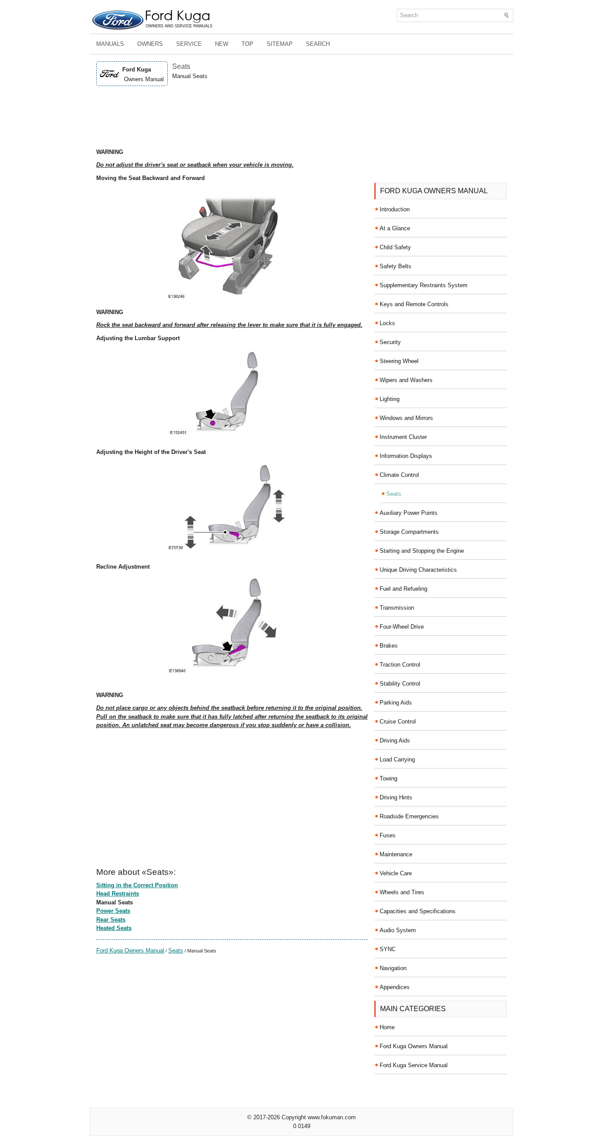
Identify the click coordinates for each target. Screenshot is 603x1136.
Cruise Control (398, 721)
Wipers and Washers (406, 380)
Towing (388, 778)
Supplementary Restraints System (423, 285)
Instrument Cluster (403, 437)
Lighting (389, 399)
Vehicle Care (396, 873)
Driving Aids (395, 740)
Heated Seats (114, 928)
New (221, 44)
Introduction (395, 209)
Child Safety (395, 247)
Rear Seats (110, 919)
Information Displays (406, 456)
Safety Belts (395, 266)
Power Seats (113, 910)
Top (247, 44)
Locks (387, 323)
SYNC (388, 949)
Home (387, 1027)
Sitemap (280, 44)
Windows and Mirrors (406, 418)
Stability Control (400, 683)
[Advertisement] (232, 116)
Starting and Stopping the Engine (422, 550)
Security (390, 342)
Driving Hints (396, 797)
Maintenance (396, 854)
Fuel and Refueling (403, 588)
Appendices (395, 987)
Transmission (397, 607)
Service (189, 44)
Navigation (393, 968)
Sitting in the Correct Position (137, 885)
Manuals (110, 44)
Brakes (389, 645)
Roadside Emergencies (409, 816)
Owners (150, 44)
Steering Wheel (399, 361)
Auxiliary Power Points (408, 513)
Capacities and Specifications (418, 911)
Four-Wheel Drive (402, 626)
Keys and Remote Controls (414, 304)
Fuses (388, 835)
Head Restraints (117, 893)
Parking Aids (396, 702)
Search (318, 44)
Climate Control (399, 475)
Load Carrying (397, 759)
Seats (175, 950)
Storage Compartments (409, 532)
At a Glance (395, 228)
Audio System (398, 930)
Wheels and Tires (402, 892)
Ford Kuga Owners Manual (130, 950)
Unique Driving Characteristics (418, 569)
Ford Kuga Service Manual (414, 1065)
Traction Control (400, 664)
